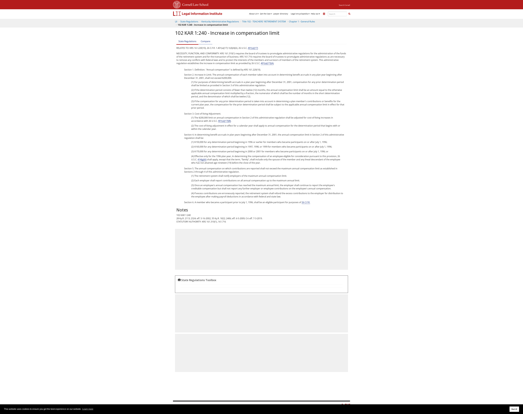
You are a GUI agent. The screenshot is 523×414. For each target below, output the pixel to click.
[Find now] (349, 14)
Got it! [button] (514, 409)
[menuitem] (253, 13)
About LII (253, 14)
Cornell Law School (194, 4)
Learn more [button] (87, 409)
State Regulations (189, 21)
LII (176, 21)
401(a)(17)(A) (267, 63)
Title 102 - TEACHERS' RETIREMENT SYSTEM (264, 21)
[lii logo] (203, 13)
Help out (315, 14)
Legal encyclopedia (299, 14)
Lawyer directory (280, 14)
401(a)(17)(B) (224, 120)
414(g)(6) (202, 159)
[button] (349, 14)
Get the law (265, 14)
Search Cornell (344, 5)
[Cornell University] (177, 4)
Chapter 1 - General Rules (302, 21)
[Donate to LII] (324, 13)
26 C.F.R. (306, 202)
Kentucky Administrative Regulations (220, 21)
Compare (205, 41)
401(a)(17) (253, 47)
